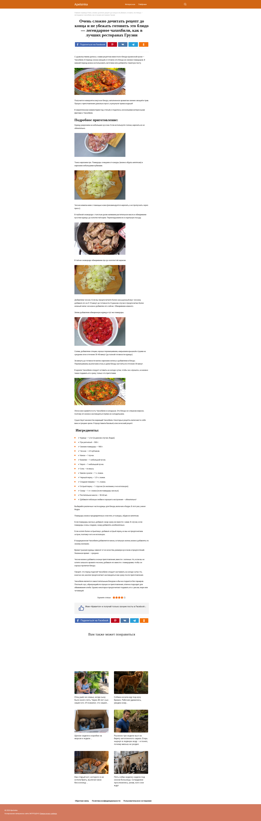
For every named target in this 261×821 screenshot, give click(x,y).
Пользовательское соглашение (137, 801)
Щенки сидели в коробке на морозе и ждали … (88, 737)
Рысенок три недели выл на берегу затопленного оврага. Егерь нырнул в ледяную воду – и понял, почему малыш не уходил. (131, 740)
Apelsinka (81, 4)
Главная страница (80, 13)
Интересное (130, 4)
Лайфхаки (142, 4)
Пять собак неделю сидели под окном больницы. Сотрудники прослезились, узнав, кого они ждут (129, 781)
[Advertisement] (111, 654)
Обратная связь (82, 801)
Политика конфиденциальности (106, 801)
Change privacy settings (48, 814)
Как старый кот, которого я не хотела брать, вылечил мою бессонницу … (89, 780)
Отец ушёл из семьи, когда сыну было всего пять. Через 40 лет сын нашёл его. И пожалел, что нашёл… (91, 700)
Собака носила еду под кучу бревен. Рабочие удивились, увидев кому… (127, 700)
